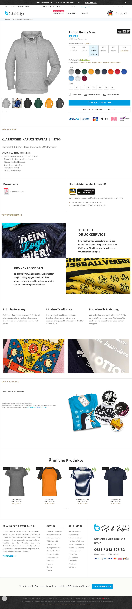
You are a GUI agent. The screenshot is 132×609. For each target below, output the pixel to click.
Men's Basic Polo (115, 499)
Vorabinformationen (54, 534)
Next (6, 111)
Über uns (50, 560)
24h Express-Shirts (75, 538)
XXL (94, 87)
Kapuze (94, 62)
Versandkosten (68, 601)
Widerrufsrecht (52, 541)
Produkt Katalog (16, 19)
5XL (112, 87)
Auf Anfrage (124, 51)
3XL (100, 87)
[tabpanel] (16, 483)
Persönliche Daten (53, 551)
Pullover (82, 62)
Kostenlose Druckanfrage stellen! (99, 109)
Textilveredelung (74, 531)
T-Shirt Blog (73, 554)
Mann (100, 62)
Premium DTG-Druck (76, 541)
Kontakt (49, 567)
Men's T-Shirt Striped (82, 499)
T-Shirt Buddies (92, 599)
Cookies (49, 570)
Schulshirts (73, 560)
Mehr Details (91, 2)
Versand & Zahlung (53, 554)
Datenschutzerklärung (37, 407)
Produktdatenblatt (17, 191)
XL (88, 87)
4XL (106, 87)
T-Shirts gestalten (75, 551)
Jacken (88, 62)
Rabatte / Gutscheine (76, 548)
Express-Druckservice (54, 531)
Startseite (7, 19)
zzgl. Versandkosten (81, 39)
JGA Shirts (72, 564)
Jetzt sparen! (85, 7)
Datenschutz (51, 544)
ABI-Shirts (72, 567)
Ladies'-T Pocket (16, 499)
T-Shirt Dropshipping (76, 544)
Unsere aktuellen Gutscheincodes (66, 7)
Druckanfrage (73, 534)
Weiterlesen (8, 556)
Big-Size (106, 62)
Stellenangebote (52, 557)
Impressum (50, 564)
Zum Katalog (95, 202)
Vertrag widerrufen (53, 548)
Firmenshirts (73, 557)
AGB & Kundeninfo (54, 538)
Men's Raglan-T (49, 499)
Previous (3, 111)
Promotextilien (115, 62)
